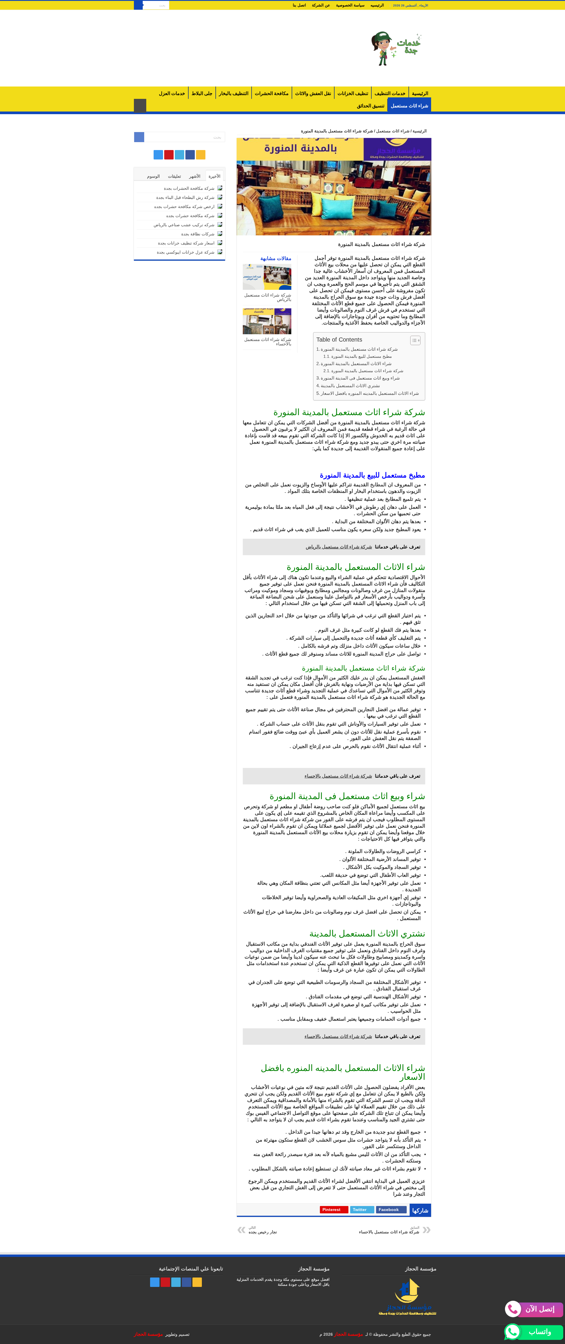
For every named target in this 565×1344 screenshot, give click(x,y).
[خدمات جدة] (397, 47)
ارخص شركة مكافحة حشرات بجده (184, 206)
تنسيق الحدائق (370, 105)
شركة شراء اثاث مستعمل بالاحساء (267, 341)
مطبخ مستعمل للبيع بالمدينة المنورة (361, 356)
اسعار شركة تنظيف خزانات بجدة (186, 243)
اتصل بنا (299, 5)
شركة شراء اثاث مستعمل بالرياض (267, 297)
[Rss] (196, 5)
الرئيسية (420, 93)
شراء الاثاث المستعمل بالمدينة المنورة (356, 363)
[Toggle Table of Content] (412, 340)
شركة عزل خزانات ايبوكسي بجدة (186, 252)
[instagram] (173, 5)
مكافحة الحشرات (272, 93)
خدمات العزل (172, 93)
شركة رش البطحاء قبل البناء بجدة (185, 197)
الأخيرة (214, 176)
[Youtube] (179, 5)
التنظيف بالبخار (233, 93)
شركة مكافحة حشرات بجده (190, 215)
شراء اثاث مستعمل (409, 105)
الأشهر (194, 176)
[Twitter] (184, 5)
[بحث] (138, 5)
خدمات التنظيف (390, 93)
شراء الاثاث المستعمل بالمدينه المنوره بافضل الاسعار (370, 393)
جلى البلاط (202, 93)
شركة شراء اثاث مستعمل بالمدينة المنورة (359, 349)
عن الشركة (321, 5)
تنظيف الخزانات (353, 93)
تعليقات (174, 176)
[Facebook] (190, 5)
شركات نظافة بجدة (198, 234)
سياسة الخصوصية (350, 5)
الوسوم (153, 176)
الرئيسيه (377, 5)
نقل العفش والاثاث (313, 93)
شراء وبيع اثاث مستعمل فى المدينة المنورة (360, 377)
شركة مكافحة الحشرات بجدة (189, 188)
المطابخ (378, 485)
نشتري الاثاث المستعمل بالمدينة (350, 385)
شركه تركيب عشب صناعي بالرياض (184, 224)
